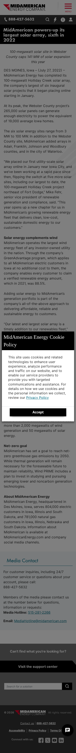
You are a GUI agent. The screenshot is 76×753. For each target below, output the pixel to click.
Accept (38, 412)
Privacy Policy (37, 397)
